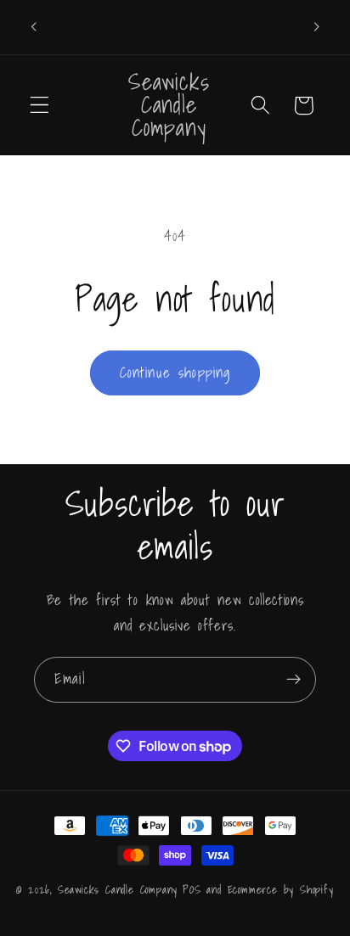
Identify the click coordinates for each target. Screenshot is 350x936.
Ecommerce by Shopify (281, 889)
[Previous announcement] (33, 27)
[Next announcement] (317, 27)
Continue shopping (175, 372)
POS (191, 889)
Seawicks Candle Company (118, 889)
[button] (39, 105)
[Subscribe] (293, 680)
